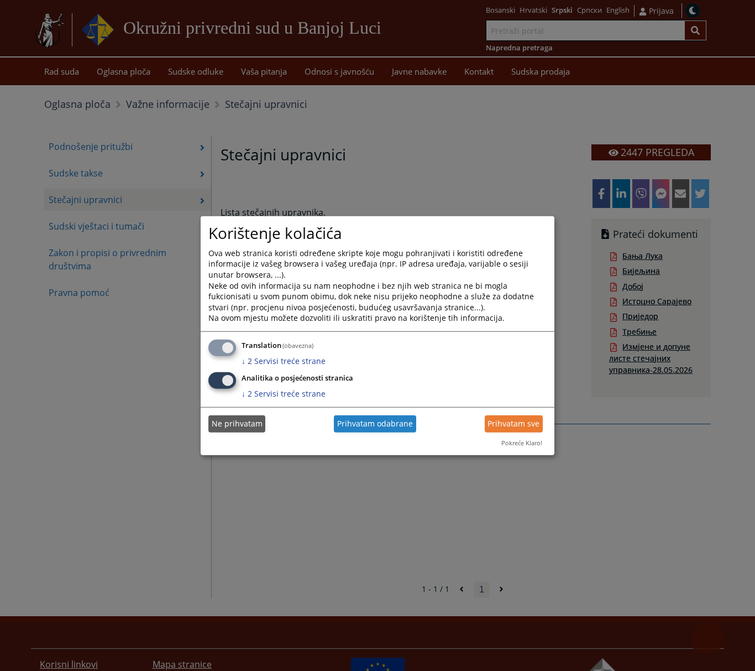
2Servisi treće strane (284, 361)
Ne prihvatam (237, 423)
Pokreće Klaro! (521, 443)
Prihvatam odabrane (375, 423)
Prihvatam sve (513, 423)
